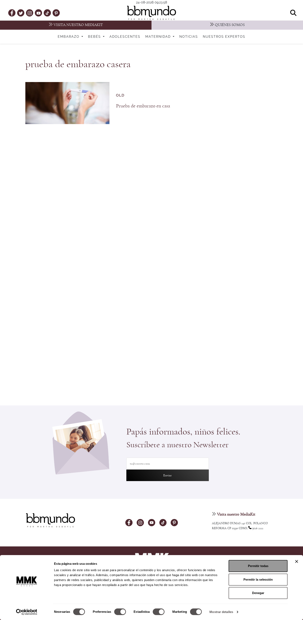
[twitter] (21, 12)
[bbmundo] (151, 12)
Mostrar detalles (221, 612)
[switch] (120, 611)
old (120, 95)
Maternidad (158, 36)
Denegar (258, 593)
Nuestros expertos (224, 36)
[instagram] (30, 12)
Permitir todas (258, 566)
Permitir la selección (258, 579)
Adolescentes (124, 36)
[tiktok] (47, 12)
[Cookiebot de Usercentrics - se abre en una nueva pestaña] (27, 612)
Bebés (95, 36)
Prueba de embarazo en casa (143, 105)
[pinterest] (56, 12)
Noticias (188, 36)
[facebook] (11, 12)
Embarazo (69, 36)
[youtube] (38, 12)
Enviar (167, 475)
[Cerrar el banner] (296, 561)
